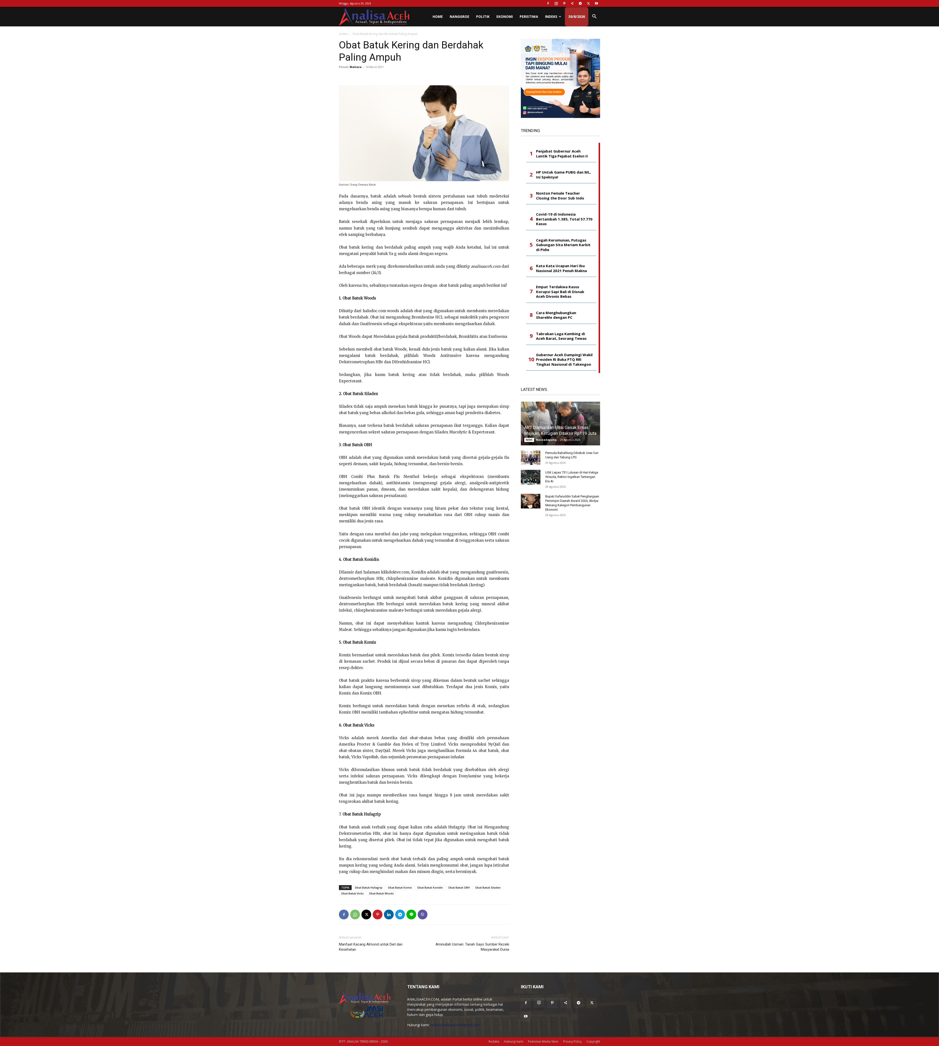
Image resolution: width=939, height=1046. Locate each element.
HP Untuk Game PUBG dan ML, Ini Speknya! (563, 174)
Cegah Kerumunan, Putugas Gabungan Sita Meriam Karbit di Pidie (563, 245)
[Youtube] (596, 3)
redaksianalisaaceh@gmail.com (455, 1025)
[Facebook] (548, 3)
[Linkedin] (389, 914)
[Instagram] (556, 3)
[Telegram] (580, 3)
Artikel (343, 34)
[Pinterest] (564, 3)
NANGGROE (459, 16)
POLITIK (483, 16)
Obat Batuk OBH (459, 887)
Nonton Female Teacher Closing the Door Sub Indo (560, 195)
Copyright (593, 1041)
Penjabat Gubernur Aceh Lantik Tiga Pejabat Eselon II (562, 153)
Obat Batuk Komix (400, 887)
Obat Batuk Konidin (430, 887)
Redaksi (494, 1041)
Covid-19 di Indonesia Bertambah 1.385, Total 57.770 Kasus (564, 219)
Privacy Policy (572, 1041)
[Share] (572, 3)
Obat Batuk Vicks (352, 893)
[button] (594, 17)
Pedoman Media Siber (543, 1041)
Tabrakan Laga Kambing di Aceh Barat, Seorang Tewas (561, 336)
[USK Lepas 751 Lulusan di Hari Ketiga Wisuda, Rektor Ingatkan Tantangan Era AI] (530, 477)
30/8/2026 (576, 16)
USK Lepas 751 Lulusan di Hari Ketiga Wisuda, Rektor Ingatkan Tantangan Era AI (571, 477)
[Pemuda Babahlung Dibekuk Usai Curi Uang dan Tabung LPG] (530, 457)
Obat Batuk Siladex (488, 887)
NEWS (529, 439)
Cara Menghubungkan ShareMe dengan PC (556, 315)
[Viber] (422, 914)
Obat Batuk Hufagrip (368, 887)
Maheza (356, 67)
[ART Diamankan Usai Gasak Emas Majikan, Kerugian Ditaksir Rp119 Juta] (560, 423)
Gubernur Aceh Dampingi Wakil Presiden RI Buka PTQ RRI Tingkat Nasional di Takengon (564, 359)
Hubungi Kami (513, 1041)
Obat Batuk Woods (381, 893)
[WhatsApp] (355, 914)
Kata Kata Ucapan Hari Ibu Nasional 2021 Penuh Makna (561, 268)
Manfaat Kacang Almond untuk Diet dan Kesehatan (370, 947)
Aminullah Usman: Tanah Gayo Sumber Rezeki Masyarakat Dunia (472, 947)
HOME (438, 16)
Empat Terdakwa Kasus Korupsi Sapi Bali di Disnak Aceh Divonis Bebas (560, 292)
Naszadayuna (546, 439)
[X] (588, 3)
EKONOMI (504, 16)
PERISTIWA (529, 16)
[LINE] (411, 914)
